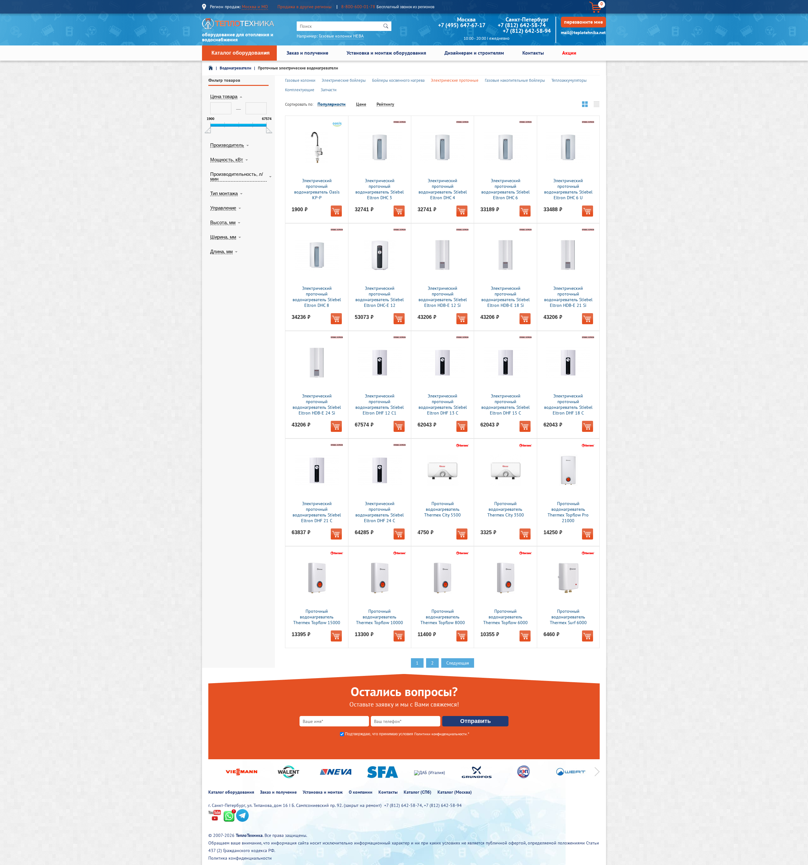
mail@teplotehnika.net (583, 32)
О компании (360, 792)
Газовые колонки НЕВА (341, 36)
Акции (569, 53)
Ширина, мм (223, 237)
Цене (361, 104)
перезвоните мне (583, 22)
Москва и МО (255, 6)
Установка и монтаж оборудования (386, 53)
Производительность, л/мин (236, 177)
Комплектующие (299, 89)
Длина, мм (221, 251)
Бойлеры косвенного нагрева (398, 80)
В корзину (336, 211)
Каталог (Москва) (454, 792)
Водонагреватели (235, 68)
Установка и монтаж (323, 792)
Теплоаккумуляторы (569, 80)
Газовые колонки (300, 80)
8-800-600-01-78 (358, 6)
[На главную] (238, 25)
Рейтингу (385, 104)
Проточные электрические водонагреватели (298, 68)
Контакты (533, 53)
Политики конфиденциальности (440, 733)
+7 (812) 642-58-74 (522, 25)
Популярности (332, 104)
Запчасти (328, 89)
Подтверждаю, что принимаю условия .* (407, 734)
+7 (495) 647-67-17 (461, 25)
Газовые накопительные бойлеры (515, 80)
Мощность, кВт (226, 159)
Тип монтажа (224, 193)
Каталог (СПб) (417, 792)
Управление (223, 208)
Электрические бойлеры (344, 80)
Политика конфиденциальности (240, 858)
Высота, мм (222, 222)
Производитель (227, 145)
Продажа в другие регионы (304, 6)
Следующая (457, 663)
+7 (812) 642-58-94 (527, 30)
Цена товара (223, 96)
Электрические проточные (454, 80)
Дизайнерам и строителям (474, 53)
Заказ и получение (307, 53)
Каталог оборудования (240, 53)
